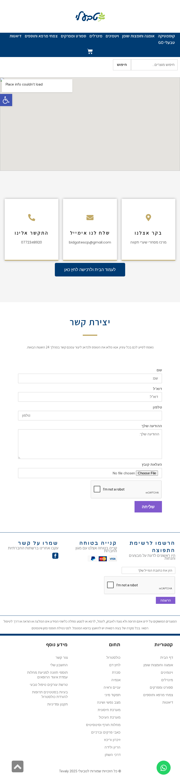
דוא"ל (157, 389)
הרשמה (165, 600)
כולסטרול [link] (113, 657)
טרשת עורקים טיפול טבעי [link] (49, 685)
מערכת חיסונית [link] (109, 710)
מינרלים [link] (96, 36)
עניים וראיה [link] (112, 687)
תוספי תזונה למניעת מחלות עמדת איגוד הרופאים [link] (47, 674)
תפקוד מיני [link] (112, 695)
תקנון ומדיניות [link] (57, 704)
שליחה (148, 506)
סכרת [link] (116, 672)
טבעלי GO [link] (166, 42)
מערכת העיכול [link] (109, 717)
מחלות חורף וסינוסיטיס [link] (103, 725)
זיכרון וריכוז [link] (112, 740)
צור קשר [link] (62, 657)
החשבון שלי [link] (59, 665)
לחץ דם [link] (114, 665)
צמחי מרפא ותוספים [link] (41, 36)
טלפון (157, 407)
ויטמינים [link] (112, 36)
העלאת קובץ (152, 464)
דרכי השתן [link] (112, 755)
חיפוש (122, 65)
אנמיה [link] (115, 680)
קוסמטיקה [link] (166, 36)
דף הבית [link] (166, 657)
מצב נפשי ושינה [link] (108, 702)
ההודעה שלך (152, 426)
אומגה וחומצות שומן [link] (138, 36)
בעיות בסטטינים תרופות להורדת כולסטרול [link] (50, 694)
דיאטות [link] (16, 36)
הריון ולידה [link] (112, 747)
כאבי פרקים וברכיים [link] (105, 732)
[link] (6, 100)
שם (159, 370)
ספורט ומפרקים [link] (73, 36)
